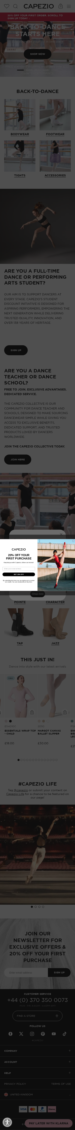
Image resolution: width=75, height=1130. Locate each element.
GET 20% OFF (19, 574)
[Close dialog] (73, 541)
